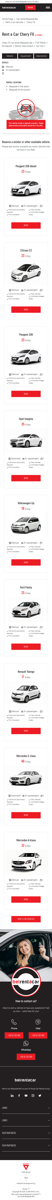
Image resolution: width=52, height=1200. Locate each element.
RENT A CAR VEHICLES (26, 919)
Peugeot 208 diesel (26, 166)
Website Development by (26, 1183)
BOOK (30, 7)
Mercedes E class (26, 756)
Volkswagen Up (26, 503)
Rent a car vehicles (14, 22)
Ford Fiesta (26, 587)
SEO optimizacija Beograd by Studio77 (25, 1194)
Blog (26, 1178)
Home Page (7, 19)
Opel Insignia (26, 419)
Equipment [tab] (26, 56)
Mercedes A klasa (26, 840)
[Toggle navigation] (48, 7)
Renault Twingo (26, 672)
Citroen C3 (26, 250)
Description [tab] (41, 56)
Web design (26, 1172)
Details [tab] (10, 56)
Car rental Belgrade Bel (27, 19)
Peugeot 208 (26, 334)
